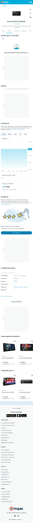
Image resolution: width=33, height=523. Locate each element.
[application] (16, 156)
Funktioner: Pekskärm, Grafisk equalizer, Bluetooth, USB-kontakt (16, 26)
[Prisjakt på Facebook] (15, 516)
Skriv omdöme (16, 24)
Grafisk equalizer (23, 287)
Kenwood (16, 278)
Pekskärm (16, 287)
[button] (30, 9)
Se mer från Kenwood (6, 296)
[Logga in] (31, 2)
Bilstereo (5, 6)
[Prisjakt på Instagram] (18, 516)
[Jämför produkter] (30, 17)
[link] (9, 352)
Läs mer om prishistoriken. (18, 129)
